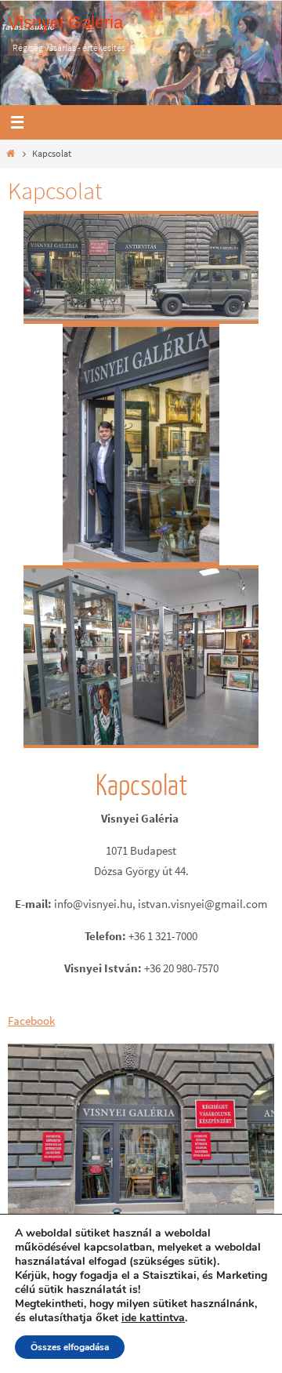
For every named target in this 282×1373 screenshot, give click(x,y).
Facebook (31, 1020)
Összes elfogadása (70, 1347)
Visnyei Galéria (65, 22)
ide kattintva (153, 1318)
